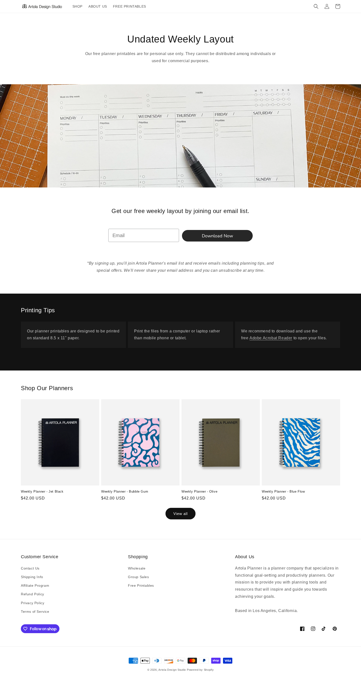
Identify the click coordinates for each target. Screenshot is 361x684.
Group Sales (138, 577)
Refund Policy (32, 594)
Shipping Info (32, 577)
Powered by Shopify (200, 669)
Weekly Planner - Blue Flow (283, 491)
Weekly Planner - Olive (199, 491)
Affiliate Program (35, 585)
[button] (316, 6)
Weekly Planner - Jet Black (42, 491)
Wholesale (136, 568)
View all (180, 514)
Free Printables (141, 585)
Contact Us (30, 568)
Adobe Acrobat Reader (271, 338)
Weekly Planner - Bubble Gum (124, 491)
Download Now (217, 236)
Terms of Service (35, 611)
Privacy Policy (32, 603)
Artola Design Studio (172, 669)
